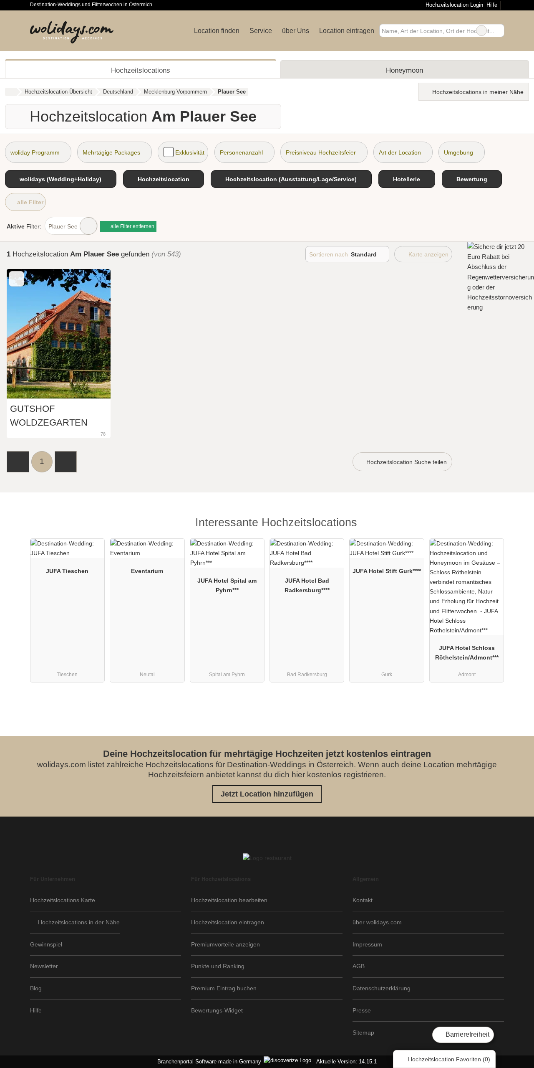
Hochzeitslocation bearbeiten (229, 900)
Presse (362, 1010)
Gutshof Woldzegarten (49, 415)
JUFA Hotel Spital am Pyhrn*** (227, 585)
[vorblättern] (90, 334)
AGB (359, 966)
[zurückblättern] (27, 334)
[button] (18, 461)
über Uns (295, 30)
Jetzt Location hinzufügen (267, 794)
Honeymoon (404, 70)
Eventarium (147, 571)
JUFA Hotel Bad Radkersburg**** (307, 585)
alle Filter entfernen (131, 226)
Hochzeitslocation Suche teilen (406, 462)
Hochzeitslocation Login (453, 5)
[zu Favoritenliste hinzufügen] (16, 279)
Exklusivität (189, 152)
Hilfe (491, 5)
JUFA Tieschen (67, 571)
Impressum (367, 944)
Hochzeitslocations (140, 70)
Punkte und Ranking (217, 966)
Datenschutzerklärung (382, 988)
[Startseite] (10, 92)
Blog (36, 988)
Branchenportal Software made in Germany (207, 1061)
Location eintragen (346, 30)
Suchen (497, 30)
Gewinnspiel (46, 944)
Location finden (216, 30)
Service (260, 30)
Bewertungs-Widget (217, 1010)
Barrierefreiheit (466, 1034)
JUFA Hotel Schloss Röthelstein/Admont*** (467, 652)
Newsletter (44, 966)
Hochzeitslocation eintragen (227, 922)
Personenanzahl (241, 152)
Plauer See (63, 226)
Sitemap (363, 1032)
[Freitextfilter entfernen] (481, 30)
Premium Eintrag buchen (224, 988)
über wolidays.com (377, 922)
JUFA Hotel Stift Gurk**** (387, 571)
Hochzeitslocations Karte (62, 900)
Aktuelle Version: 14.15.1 (346, 1061)
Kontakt (363, 900)
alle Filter (29, 202)
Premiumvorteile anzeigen (225, 944)
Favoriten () (449, 1059)
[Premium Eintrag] (492, 524)
